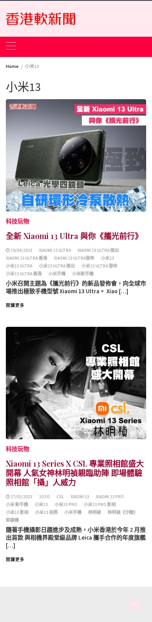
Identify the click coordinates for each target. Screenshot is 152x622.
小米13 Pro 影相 (100, 504)
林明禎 (94, 512)
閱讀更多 (15, 305)
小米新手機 (83, 273)
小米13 (107, 258)
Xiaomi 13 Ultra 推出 (98, 250)
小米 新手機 (17, 504)
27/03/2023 (21, 496)
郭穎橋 (12, 520)
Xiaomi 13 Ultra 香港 (26, 258)
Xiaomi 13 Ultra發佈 (74, 258)
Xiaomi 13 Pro (110, 496)
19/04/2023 (21, 250)
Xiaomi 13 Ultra (55, 250)
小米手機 (56, 273)
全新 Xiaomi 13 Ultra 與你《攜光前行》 (74, 235)
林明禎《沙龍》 (123, 512)
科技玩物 (17, 221)
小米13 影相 (17, 512)
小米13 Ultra (19, 266)
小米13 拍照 (46, 512)
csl (60, 496)
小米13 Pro (66, 504)
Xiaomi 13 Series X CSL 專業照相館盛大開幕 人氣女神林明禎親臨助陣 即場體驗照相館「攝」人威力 (75, 472)
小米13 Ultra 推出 (57, 266)
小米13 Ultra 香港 (24, 273)
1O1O (44, 496)
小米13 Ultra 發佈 (99, 266)
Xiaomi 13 (80, 496)
